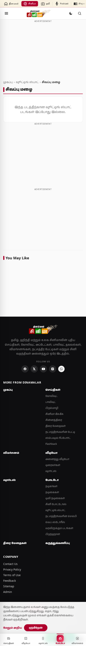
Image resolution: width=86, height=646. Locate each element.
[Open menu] (6, 13)
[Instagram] (52, 369)
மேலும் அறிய (12, 627)
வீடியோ (51, 453)
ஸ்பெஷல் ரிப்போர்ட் (58, 438)
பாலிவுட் (50, 402)
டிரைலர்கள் (52, 465)
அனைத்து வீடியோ (57, 459)
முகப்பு (8, 82)
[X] (34, 369)
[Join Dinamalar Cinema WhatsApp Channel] (61, 369)
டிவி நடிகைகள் (55, 498)
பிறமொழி (51, 408)
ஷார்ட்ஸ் (50, 471)
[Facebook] (25, 369)
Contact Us (10, 564)
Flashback (51, 444)
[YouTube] (43, 369)
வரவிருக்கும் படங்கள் (59, 528)
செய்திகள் (52, 389)
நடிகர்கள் (51, 486)
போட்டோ (52, 480)
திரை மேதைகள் (55, 426)
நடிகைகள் (52, 492)
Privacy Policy (12, 569)
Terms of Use (12, 575)
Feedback (9, 581)
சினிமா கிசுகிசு (54, 414)
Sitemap (8, 586)
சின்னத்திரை (53, 420)
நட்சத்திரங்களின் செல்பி (61, 516)
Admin (7, 592)
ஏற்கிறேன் (36, 627)
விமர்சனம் (11, 453)
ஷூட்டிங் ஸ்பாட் (27, 82)
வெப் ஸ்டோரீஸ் (55, 522)
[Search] (80, 13)
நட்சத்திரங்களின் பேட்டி (60, 432)
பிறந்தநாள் (52, 534)
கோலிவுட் (51, 396)
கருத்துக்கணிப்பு (57, 543)
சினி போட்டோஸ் (55, 504)
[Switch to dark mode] (71, 13)
